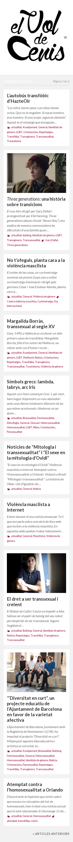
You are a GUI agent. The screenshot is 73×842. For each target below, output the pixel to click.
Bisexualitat (29, 418)
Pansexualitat (14, 431)
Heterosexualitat (50, 422)
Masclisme (39, 536)
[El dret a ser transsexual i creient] (36, 573)
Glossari (35, 422)
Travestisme (14, 141)
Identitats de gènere (43, 235)
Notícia (39, 357)
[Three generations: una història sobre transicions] (36, 173)
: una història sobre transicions (36, 201)
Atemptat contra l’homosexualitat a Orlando (35, 787)
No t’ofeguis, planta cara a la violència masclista (36, 262)
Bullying (27, 630)
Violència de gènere (44, 296)
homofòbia (24, 820)
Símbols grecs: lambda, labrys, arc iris (30, 384)
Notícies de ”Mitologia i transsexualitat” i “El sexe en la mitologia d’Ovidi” (36, 452)
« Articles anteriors (51, 833)
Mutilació (28, 357)
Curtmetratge (45, 301)
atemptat (12, 820)
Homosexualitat (16, 427)
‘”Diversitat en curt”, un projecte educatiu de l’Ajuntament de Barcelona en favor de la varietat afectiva (34, 709)
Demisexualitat (45, 418)
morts (34, 820)
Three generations (17, 245)
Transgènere (27, 136)
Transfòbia (13, 136)
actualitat (16, 127)
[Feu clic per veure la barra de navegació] (64, 37)
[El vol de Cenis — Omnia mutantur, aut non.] (36, 37)
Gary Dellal (51, 240)
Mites (36, 427)
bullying (27, 235)
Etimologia (13, 422)
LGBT (19, 132)
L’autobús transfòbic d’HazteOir (28, 98)
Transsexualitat (45, 136)
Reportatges (46, 132)
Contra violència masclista (21, 301)
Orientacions (30, 132)
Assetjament (30, 127)
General (42, 127)
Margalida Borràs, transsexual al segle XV (31, 323)
